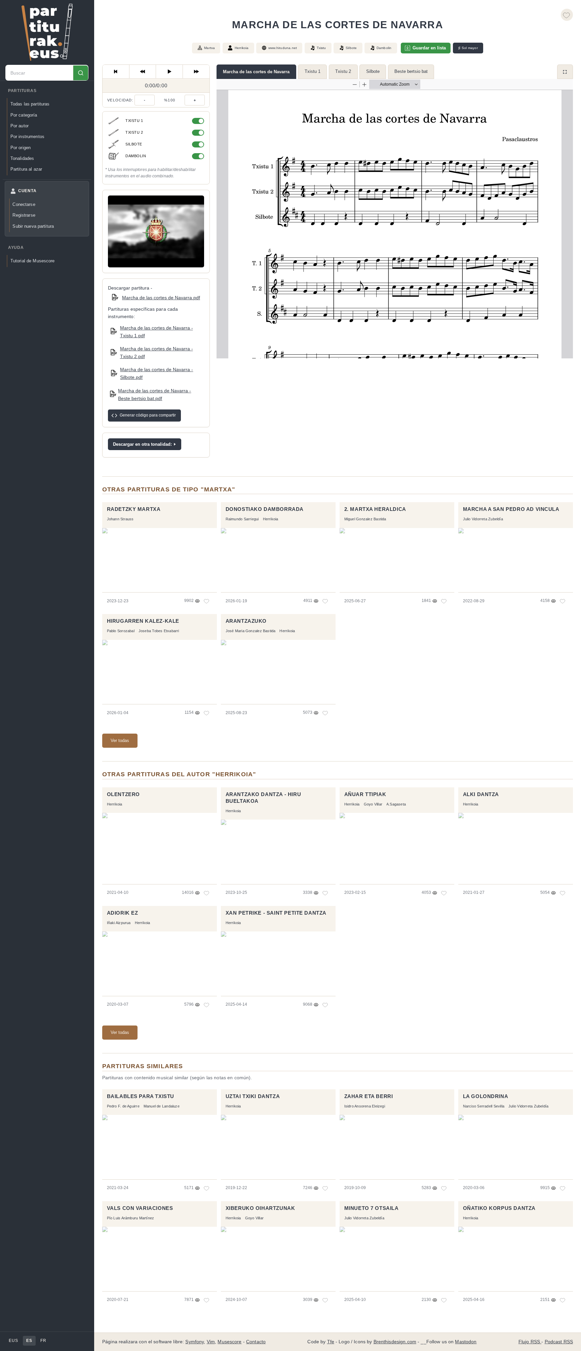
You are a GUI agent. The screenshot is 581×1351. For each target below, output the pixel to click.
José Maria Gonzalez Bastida (251, 631)
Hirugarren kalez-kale (143, 621)
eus (13, 1340)
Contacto (256, 1341)
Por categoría (23, 115)
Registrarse (23, 215)
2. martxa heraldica (375, 509)
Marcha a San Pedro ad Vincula (511, 509)
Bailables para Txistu (140, 1096)
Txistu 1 (312, 71)
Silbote (373, 71)
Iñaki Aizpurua (119, 923)
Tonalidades (22, 158)
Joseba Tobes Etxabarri (159, 631)
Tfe (330, 1341)
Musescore (229, 1341)
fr (43, 1340)
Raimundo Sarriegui (242, 519)
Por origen (20, 147)
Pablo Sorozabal (120, 631)
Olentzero (123, 794)
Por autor (19, 125)
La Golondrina (485, 1096)
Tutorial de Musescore (32, 261)
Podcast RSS (559, 1341)
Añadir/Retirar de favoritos (567, 15)
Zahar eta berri (368, 1096)
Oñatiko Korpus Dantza (499, 1208)
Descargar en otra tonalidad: (142, 444)
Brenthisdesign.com (395, 1341)
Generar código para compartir (148, 415)
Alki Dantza (481, 794)
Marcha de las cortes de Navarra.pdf (161, 297)
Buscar (80, 73)
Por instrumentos (27, 136)
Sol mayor (468, 48)
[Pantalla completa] (565, 71)
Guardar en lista (429, 47)
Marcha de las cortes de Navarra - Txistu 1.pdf (156, 331)
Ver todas (120, 740)
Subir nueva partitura (33, 226)
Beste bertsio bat (411, 71)
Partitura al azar (26, 169)
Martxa (209, 48)
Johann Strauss (120, 519)
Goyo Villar (373, 804)
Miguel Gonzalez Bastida (365, 519)
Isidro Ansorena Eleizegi (364, 1106)
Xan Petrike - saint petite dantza (276, 913)
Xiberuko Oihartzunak (260, 1208)
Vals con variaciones (140, 1208)
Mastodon (465, 1341)
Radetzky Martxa (134, 509)
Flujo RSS (529, 1341)
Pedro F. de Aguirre (123, 1106)
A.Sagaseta (396, 804)
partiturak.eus (47, 32)
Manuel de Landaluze (162, 1106)
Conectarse (23, 204)
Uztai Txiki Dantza (253, 1096)
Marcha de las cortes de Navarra (256, 71)
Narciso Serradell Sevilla (483, 1106)
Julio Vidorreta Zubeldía (483, 519)
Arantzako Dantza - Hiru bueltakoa (263, 798)
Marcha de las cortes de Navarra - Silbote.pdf (156, 373)
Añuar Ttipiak (365, 794)
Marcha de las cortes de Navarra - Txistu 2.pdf (156, 352)
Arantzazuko (246, 621)
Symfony (194, 1341)
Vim (211, 1341)
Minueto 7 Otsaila (371, 1208)
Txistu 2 (343, 71)
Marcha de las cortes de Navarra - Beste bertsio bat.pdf (154, 394)
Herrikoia (242, 48)
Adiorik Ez (122, 913)
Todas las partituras (30, 104)
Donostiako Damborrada (265, 509)
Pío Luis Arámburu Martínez (130, 1218)
